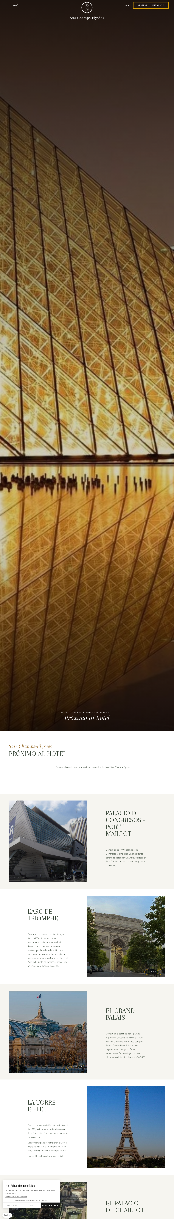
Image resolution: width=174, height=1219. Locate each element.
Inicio (64, 712)
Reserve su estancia (151, 5)
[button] (147, 972)
